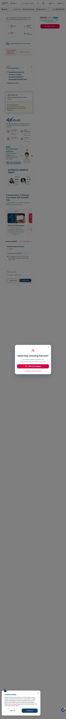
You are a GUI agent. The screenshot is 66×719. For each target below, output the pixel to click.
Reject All (12, 710)
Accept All (29, 710)
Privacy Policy (16, 704)
